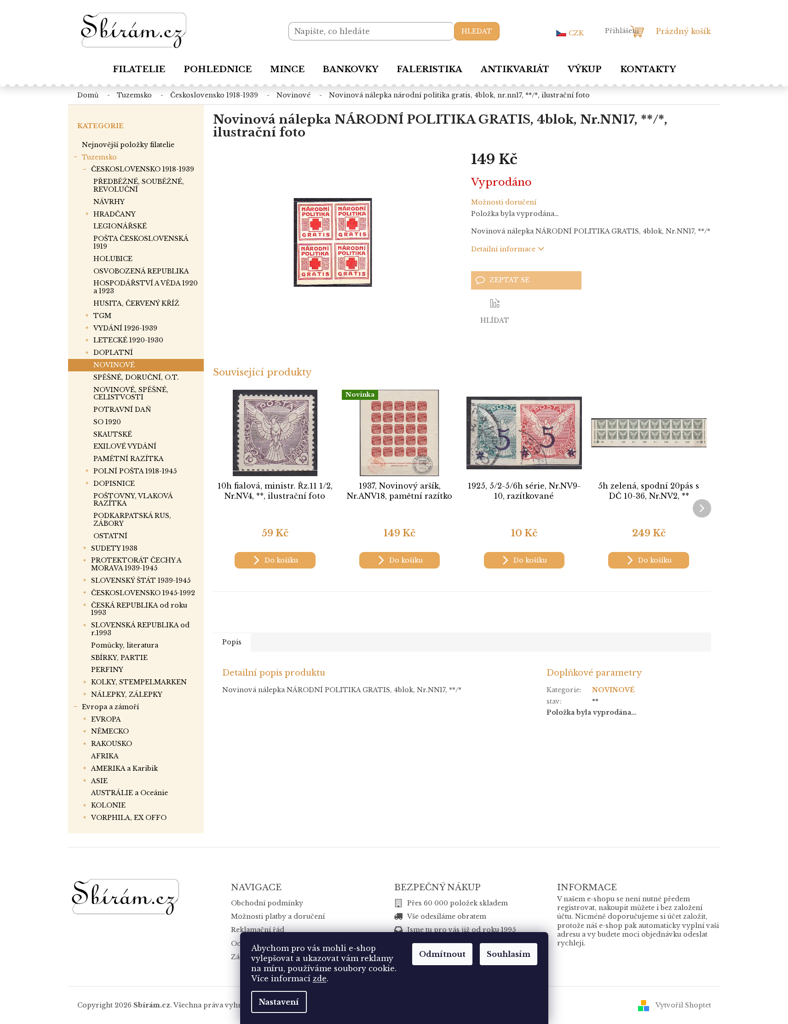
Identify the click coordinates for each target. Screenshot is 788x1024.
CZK (576, 33)
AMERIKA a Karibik (124, 768)
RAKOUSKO (111, 744)
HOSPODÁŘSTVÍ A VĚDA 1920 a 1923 (145, 287)
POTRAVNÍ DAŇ (122, 409)
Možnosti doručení (503, 202)
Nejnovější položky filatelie (128, 145)
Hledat (476, 31)
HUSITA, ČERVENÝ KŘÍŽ (136, 303)
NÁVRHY (109, 202)
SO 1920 (107, 422)
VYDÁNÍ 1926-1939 (125, 328)
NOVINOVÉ (114, 365)
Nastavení (279, 1002)
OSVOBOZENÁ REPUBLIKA (141, 271)
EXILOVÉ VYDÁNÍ (124, 446)
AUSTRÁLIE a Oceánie (129, 793)
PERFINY (107, 670)
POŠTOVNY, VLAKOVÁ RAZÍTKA (133, 500)
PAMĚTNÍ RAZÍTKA (128, 459)
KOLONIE (108, 805)
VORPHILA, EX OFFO (129, 818)
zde (320, 978)
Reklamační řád (257, 930)
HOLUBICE (112, 259)
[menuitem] (139, 69)
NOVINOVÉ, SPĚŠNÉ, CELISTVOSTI (130, 394)
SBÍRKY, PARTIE (119, 658)
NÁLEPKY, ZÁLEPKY (126, 694)
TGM (102, 316)
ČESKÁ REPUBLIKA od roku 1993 (139, 609)
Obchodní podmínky (267, 903)
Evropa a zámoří (110, 707)
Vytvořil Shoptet (683, 1005)
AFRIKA (105, 756)
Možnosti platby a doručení (278, 916)
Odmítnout (442, 954)
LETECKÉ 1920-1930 (128, 340)
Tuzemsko (99, 157)
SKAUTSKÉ (112, 434)
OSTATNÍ (110, 536)
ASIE (99, 781)
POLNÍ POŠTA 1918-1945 (135, 471)
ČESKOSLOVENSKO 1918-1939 (142, 169)
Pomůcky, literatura (124, 645)
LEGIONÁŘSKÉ (120, 226)
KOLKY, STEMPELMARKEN (139, 682)
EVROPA (106, 719)
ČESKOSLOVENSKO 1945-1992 (143, 593)
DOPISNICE (114, 483)
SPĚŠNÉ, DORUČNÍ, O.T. (136, 377)
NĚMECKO (110, 731)
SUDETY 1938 (114, 548)
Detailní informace (503, 249)
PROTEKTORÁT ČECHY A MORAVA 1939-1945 (136, 564)
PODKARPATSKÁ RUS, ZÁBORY (132, 520)
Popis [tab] (232, 642)
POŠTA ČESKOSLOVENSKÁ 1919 (140, 242)
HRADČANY (114, 214)
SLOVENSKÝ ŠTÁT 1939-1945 (140, 580)
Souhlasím (508, 954)
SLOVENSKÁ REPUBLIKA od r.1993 (140, 629)
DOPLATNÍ (113, 352)
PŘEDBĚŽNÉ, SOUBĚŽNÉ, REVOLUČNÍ (138, 185)
